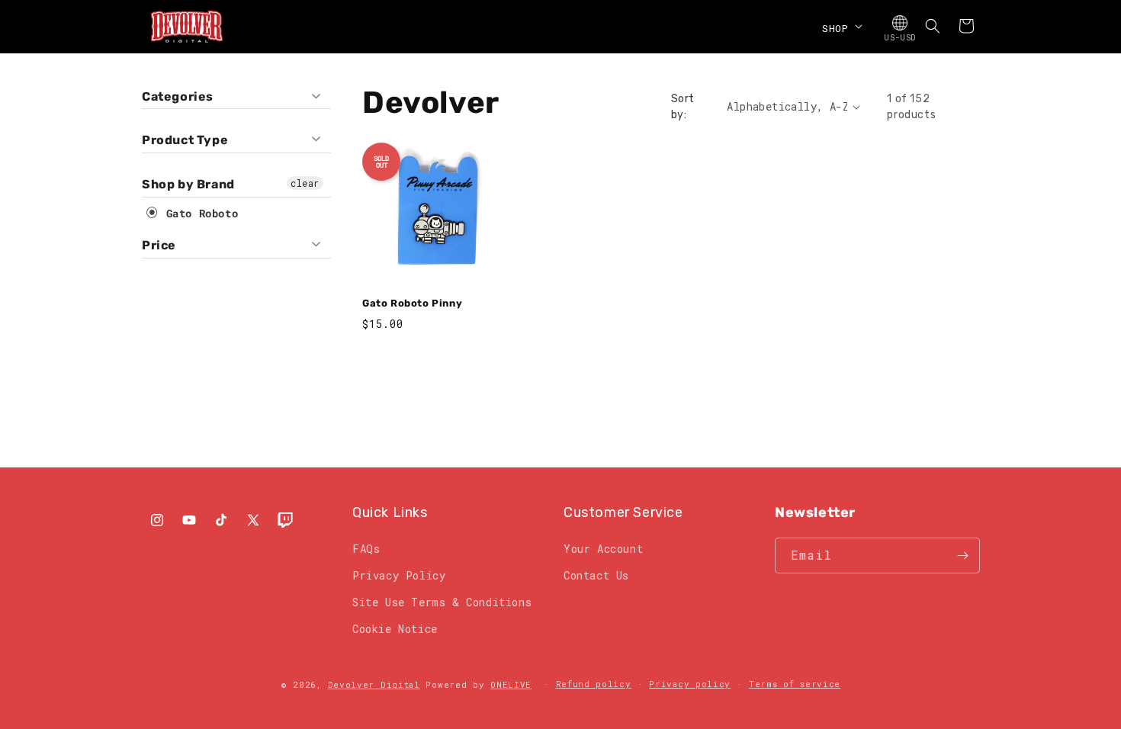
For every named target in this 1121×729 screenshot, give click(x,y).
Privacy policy (690, 683)
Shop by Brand (188, 184)
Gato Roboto (198, 213)
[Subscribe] (962, 555)
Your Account (603, 548)
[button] (841, 26)
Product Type (185, 140)
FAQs (366, 548)
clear (305, 183)
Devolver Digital (374, 684)
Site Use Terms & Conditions (442, 602)
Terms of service (794, 683)
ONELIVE (511, 684)
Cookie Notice (395, 628)
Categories (178, 96)
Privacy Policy (398, 575)
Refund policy (593, 683)
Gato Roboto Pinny (412, 303)
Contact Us (596, 575)
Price (159, 245)
